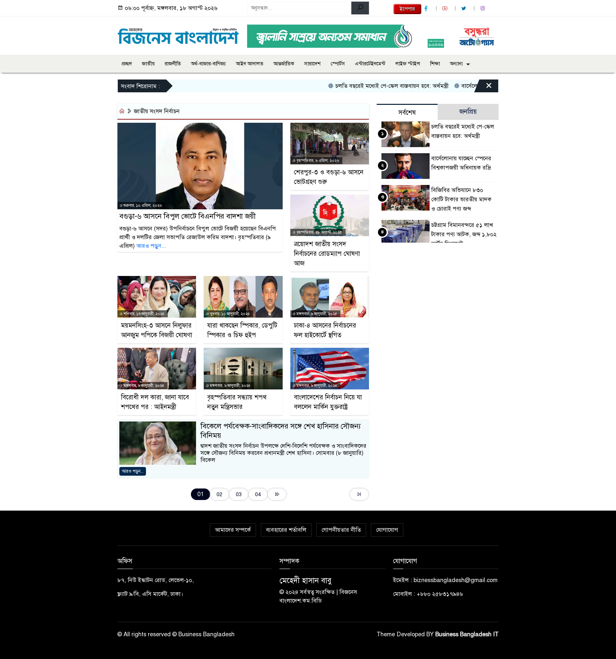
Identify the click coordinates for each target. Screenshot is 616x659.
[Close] (483, 87)
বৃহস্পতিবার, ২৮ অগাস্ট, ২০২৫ (318, 232)
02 (219, 494)
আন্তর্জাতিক (283, 64)
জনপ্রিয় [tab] (468, 112)
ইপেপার (407, 9)
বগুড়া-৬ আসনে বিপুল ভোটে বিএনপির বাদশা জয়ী (187, 216)
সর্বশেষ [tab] (407, 113)
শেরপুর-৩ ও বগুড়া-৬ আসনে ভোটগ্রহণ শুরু (329, 177)
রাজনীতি (173, 64)
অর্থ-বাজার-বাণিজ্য (208, 64)
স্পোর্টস (337, 64)
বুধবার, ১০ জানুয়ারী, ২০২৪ (229, 314)
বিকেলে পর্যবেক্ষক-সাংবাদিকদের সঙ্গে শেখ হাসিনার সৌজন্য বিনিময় (281, 430)
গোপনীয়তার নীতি (341, 529)
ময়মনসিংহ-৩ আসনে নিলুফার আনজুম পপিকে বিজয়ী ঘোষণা (156, 330)
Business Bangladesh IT (467, 634)
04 (258, 494)
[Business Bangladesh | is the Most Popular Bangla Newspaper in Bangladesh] (178, 34)
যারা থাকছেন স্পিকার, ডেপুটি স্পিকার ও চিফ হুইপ (242, 330)
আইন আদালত (249, 64)
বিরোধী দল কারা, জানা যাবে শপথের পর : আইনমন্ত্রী (155, 402)
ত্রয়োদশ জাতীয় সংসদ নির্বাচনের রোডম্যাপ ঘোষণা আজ (327, 253)
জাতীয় (148, 64)
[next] (277, 494)
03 (239, 494)
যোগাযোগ (387, 529)
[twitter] (464, 8)
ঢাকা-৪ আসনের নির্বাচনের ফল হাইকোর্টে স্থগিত (325, 330)
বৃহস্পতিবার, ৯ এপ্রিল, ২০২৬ (317, 160)
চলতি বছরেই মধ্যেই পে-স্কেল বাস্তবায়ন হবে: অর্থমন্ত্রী (376, 85)
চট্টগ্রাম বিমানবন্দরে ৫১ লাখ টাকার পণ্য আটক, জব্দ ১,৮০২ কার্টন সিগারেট (464, 234)
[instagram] (483, 8)
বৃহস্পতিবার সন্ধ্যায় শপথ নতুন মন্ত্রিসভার (237, 402)
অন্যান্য (456, 64)
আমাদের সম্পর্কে (233, 529)
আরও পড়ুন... (151, 245)
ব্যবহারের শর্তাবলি (286, 529)
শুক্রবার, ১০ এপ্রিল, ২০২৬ (142, 205)
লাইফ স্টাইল (407, 64)
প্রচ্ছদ (127, 64)
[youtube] (445, 8)
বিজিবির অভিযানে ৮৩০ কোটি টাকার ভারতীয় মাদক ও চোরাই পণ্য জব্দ (461, 199)
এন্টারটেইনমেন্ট (370, 64)
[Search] (360, 8)
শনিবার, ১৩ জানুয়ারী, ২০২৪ (143, 314)
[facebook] (427, 8)
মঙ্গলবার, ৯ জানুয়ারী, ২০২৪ (316, 314)
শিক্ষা (435, 64)
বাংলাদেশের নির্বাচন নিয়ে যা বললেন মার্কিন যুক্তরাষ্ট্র (328, 402)
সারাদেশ (312, 64)
